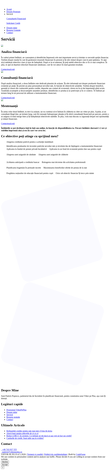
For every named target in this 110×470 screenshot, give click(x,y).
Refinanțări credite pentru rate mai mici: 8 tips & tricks (29, 431)
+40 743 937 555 (9, 449)
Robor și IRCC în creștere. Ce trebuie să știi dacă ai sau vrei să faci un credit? (39, 436)
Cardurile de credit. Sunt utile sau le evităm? (25, 438)
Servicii (9, 415)
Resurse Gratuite (13, 30)
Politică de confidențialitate (55, 454)
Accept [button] (5, 465)
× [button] (2, 468)
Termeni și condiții (35, 454)
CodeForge (80, 454)
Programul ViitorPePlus (16, 410)
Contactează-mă (8, 69)
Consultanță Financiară (16, 18)
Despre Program (13, 11)
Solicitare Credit (13, 23)
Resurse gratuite (13, 417)
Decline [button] (5, 462)
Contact (9, 32)
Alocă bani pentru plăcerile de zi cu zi (22, 433)
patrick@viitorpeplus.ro (11, 452)
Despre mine (11, 28)
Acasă (9, 9)
